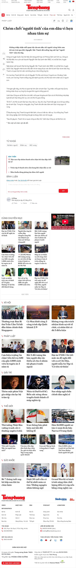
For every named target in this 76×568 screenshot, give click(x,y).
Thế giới (40, 15)
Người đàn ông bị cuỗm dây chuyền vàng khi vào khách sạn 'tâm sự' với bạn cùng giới (24, 236)
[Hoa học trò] (72, 499)
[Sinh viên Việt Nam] (61, 499)
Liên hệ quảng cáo (47, 526)
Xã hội (8, 15)
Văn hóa (4, 518)
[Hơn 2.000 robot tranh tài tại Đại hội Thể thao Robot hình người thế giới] (66, 439)
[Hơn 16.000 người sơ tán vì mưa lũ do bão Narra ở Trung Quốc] (63, 416)
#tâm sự (23, 145)
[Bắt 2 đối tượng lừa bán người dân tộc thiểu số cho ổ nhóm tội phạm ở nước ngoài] (41, 225)
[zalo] (56, 540)
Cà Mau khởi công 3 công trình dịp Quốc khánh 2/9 (37, 324)
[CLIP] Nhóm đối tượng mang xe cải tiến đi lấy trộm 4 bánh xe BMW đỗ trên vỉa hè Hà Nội (24, 260)
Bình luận (4, 69)
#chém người (12, 145)
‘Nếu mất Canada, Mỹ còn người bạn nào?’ (9, 448)
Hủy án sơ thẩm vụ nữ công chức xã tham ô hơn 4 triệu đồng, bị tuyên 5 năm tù (41, 259)
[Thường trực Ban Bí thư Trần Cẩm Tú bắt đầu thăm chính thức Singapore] (13, 312)
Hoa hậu (59, 518)
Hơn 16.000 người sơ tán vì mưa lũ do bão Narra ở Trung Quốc (62, 428)
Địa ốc (27, 15)
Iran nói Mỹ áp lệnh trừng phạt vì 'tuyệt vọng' (47, 448)
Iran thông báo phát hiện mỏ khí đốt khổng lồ (37, 428)
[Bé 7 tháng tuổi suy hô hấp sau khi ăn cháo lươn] (13, 470)
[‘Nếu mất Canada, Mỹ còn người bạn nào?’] (10, 439)
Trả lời (25, 203)
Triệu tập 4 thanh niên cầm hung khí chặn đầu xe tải (30, 168)
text (58, 21)
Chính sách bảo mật (19, 547)
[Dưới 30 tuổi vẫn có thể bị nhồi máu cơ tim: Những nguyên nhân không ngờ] (38, 470)
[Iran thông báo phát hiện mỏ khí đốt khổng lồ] (38, 416)
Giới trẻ (46, 15)
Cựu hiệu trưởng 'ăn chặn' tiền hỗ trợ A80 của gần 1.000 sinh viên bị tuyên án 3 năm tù (8, 260)
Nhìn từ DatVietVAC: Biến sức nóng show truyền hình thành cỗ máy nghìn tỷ (38, 396)
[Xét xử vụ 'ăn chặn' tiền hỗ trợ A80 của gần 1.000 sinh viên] (25, 272)
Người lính (67, 15)
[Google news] (62, 540)
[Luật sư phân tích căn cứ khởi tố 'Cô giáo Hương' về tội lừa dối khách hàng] (8, 272)
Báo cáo (34, 203)
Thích (15, 203)
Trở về (4, 74)
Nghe (4, 53)
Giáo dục (32, 518)
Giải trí (8, 372)
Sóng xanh (20, 15)
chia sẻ (54, 21)
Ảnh (30, 505)
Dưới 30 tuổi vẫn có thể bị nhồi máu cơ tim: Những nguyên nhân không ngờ (37, 483)
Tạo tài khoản (22, 180)
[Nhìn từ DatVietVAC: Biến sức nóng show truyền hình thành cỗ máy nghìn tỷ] (38, 382)
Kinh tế (13, 15)
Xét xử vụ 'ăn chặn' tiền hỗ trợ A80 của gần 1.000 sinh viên (24, 281)
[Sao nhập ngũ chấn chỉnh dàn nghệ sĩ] (63, 382)
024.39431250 (8, 531)
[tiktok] (52, 540)
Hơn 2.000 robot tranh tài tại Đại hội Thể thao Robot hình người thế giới (66, 449)
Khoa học (46, 518)
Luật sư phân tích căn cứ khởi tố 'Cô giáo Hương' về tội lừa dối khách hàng (8, 282)
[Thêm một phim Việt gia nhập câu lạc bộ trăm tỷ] (13, 382)
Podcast (46, 505)
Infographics (7, 508)
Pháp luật (52, 15)
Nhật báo (18, 505)
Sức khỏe (33, 15)
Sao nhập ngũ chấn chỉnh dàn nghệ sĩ (61, 393)
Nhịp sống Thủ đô (48, 521)
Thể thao (59, 15)
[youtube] (73, 1)
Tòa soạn (5, 526)
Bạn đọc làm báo (12, 563)
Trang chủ (3, 15)
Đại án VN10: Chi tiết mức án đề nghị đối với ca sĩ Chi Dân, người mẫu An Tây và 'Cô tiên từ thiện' (41, 283)
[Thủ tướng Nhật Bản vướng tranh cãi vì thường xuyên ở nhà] (13, 416)
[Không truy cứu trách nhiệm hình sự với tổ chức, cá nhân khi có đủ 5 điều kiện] (63, 312)
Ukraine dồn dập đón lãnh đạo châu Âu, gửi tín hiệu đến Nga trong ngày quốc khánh (28, 450)
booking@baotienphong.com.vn (51, 531)
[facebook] (70, 1)
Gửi (63, 191)
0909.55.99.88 (47, 528)
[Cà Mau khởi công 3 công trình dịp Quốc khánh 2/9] (38, 312)
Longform (61, 505)
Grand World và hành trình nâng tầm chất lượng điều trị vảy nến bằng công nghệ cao (63, 483)
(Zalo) (54, 528)
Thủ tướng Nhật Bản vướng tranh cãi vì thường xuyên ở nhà (12, 428)
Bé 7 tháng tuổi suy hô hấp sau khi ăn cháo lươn (11, 482)
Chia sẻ (4, 59)
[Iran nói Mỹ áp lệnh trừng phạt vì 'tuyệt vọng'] (47, 439)
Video (4, 505)
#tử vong (33, 145)
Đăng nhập (10, 180)
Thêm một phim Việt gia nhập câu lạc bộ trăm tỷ (12, 394)
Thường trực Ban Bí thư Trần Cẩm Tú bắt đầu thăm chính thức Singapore (12, 326)
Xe (72, 15)
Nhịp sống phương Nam (64, 521)
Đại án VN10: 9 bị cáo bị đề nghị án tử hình (8, 233)
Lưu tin (4, 64)
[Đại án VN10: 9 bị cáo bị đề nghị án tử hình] (8, 225)
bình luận (67, 21)
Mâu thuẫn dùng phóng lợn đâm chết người (27, 172)
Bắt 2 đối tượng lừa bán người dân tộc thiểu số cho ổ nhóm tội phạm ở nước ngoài (41, 236)
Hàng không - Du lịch (21, 521)
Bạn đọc (4, 521)
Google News (71, 21)
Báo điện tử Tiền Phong (38, 7)
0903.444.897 (8, 539)
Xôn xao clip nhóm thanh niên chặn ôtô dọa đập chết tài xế (29, 160)
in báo (63, 21)
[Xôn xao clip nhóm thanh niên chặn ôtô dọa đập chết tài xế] (62, 160)
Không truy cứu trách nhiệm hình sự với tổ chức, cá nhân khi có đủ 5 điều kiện (63, 326)
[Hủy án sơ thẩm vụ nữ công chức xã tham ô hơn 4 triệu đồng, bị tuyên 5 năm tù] (41, 249)
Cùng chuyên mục (12, 218)
